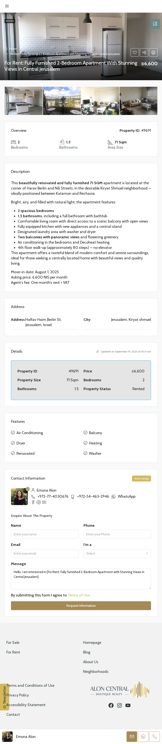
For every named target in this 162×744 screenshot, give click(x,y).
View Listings (141, 478)
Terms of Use (79, 595)
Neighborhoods (95, 671)
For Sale (12, 642)
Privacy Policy (17, 695)
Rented (10, 21)
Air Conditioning (29, 433)
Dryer (20, 443)
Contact (13, 714)
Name (16, 525)
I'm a (88, 544)
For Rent (13, 652)
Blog (86, 652)
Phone (89, 525)
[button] (135, 52)
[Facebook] (111, 705)
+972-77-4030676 (53, 496)
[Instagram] (119, 705)
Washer (95, 453)
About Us (90, 662)
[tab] (155, 24)
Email (15, 544)
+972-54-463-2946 (93, 496)
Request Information (81, 606)
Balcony (95, 433)
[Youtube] (128, 705)
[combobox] (117, 553)
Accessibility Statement (26, 705)
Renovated (25, 453)
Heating (95, 443)
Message (18, 563)
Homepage (92, 642)
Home (13, 48)
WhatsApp (126, 496)
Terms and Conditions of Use (30, 685)
